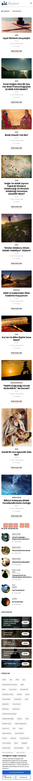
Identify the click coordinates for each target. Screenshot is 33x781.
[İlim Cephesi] (10, 3)
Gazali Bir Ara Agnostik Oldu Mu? (17, 453)
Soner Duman (19, 733)
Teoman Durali (24, 738)
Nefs (27, 719)
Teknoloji (13, 738)
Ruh (14, 728)
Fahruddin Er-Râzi (7, 694)
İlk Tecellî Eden (17, 602)
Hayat (27, 694)
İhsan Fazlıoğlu (18, 748)
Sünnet (4, 738)
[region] (16, 767)
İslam (16, 81)
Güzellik (19, 694)
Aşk (24, 680)
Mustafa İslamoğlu (7, 719)
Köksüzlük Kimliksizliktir (21, 562)
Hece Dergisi (6, 699)
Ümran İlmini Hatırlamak (21, 551)
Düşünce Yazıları (16, 497)
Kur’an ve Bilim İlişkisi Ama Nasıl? (16, 338)
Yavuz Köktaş (16, 11)
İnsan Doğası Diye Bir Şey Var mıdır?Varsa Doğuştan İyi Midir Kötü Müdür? (16, 87)
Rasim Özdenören (20, 723)
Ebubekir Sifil (24, 689)
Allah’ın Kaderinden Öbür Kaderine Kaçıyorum (16, 294)
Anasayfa (6, 11)
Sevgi (20, 728)
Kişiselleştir (8, 777)
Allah (17, 680)
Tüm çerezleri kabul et (16, 772)
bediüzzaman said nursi (9, 684)
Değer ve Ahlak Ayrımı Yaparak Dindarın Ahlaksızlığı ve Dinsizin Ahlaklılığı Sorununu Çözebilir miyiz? (16, 188)
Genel (16, 35)
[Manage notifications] (4, 776)
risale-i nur (5, 728)
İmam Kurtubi (21, 753)
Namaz (20, 719)
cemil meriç (12, 689)
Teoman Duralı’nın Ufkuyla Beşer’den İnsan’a (21, 576)
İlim (28, 748)
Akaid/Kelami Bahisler (16, 382)
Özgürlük (24, 743)
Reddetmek (23, 777)
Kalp (26, 699)
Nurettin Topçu (6, 723)
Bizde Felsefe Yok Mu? (16, 135)
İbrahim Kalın (6, 748)
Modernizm (16, 709)
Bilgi (22, 684)
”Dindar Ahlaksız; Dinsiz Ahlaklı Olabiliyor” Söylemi (16, 249)
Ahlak (4, 680)
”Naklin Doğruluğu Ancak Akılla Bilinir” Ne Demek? (16, 387)
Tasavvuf (14, 587)
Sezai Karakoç (6, 733)
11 (22, 525)
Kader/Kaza (16, 290)
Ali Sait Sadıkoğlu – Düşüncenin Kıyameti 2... (21, 538)
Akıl (11, 680)
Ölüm (16, 743)
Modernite (5, 709)
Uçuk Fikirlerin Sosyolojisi (16, 38)
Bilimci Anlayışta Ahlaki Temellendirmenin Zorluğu (16, 501)
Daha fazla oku (16, 51)
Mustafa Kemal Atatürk (9, 714)
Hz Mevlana (17, 699)
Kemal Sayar (16, 704)
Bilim (3, 689)
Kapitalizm (5, 704)
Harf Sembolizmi (18, 590)
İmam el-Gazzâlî (7, 753)
